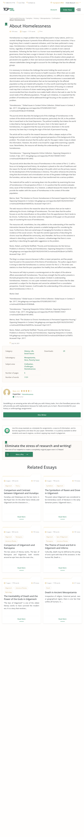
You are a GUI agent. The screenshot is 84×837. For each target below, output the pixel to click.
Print (41, 31)
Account (54, 10)
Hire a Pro (20, 454)
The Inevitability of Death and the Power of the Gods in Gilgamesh (21, 598)
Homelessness (30, 369)
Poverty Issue (34, 360)
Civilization (56, 18)
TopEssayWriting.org (17, 18)
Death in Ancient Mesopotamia (61, 592)
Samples (29, 18)
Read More (21, 517)
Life (32, 351)
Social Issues (29, 353)
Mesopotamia (45, 18)
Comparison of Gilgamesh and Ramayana (19, 546)
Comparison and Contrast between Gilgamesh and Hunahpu (21, 492)
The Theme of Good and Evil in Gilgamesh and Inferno (60, 546)
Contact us (31, 3)
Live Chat (21, 3)
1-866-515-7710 (10, 3)
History (36, 18)
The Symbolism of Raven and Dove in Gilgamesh (62, 492)
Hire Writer (42, 415)
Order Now (67, 10)
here (77, 3)
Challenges (28, 366)
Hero (26, 360)
